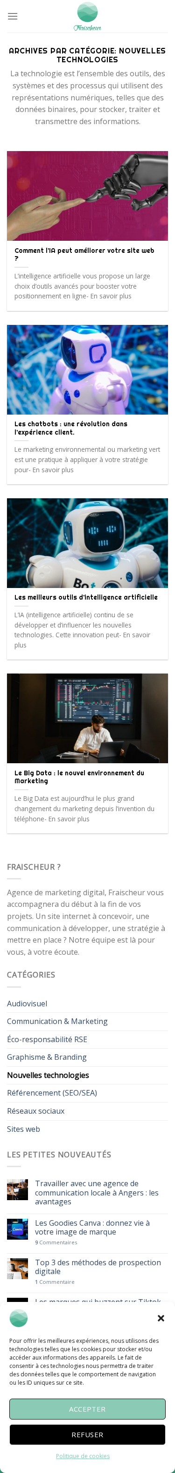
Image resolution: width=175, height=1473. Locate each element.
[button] (161, 1318)
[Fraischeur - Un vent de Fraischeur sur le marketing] (87, 16)
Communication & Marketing (57, 1021)
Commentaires (56, 1242)
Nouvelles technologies (48, 1075)
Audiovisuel (27, 1003)
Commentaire (55, 1282)
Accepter (87, 1409)
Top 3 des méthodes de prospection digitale (98, 1267)
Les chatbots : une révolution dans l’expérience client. (70, 428)
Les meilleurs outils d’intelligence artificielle (86, 597)
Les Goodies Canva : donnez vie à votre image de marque (92, 1227)
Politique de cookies (83, 1456)
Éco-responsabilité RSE (47, 1039)
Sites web (23, 1129)
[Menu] (12, 16)
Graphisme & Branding (47, 1057)
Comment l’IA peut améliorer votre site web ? (84, 255)
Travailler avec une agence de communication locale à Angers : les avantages (97, 1192)
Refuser (87, 1434)
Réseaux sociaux (35, 1111)
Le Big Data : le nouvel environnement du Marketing (79, 777)
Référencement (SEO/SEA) (52, 1093)
